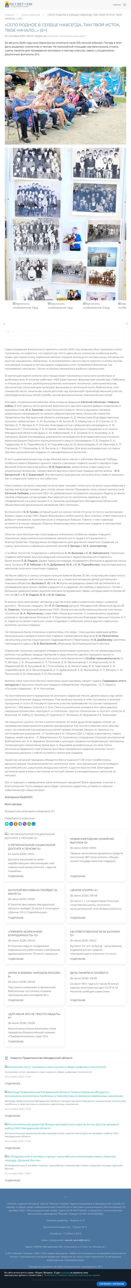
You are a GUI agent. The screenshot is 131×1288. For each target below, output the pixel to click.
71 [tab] (103, 340)
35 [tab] (51, 336)
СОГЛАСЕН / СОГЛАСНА (111, 1284)
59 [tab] (46, 340)
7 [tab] (36, 331)
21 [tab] (103, 331)
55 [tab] (27, 340)
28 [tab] (17, 336)
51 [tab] (8, 340)
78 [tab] (60, 344)
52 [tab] (12, 340)
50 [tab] (123, 336)
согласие (65, 1272)
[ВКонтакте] (11, 824)
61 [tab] (56, 340)
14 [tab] (70, 331)
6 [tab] (32, 331)
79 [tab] (65, 344)
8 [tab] (41, 331)
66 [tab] (79, 340)
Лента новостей (30, 14)
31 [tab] (32, 336)
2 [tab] (12, 331)
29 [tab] (22, 336)
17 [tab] (84, 331)
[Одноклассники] (16, 824)
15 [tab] (75, 331)
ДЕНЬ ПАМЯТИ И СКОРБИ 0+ (89, 972)
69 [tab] (94, 340)
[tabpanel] (65, 322)
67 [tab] (84, 340)
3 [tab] (17, 331)
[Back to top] (65, 1197)
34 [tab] (46, 336)
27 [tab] (12, 336)
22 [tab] (108, 331)
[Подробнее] (55, 1066)
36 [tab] (56, 336)
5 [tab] (27, 331)
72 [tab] (108, 340)
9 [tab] (46, 331)
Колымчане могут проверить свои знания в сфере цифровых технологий (48, 1072)
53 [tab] (17, 340)
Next (126, 323)
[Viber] (25, 824)
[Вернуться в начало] (18, 5)
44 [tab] (94, 336)
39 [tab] (70, 336)
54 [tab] (22, 340)
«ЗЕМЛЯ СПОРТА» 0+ (84, 890)
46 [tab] (103, 336)
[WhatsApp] (29, 824)
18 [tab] (89, 331)
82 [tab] (79, 344)
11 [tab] (56, 331)
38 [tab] (65, 336)
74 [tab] (118, 340)
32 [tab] (36, 336)
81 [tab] (75, 344)
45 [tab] (99, 336)
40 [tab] (75, 336)
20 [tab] (99, 331)
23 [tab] (113, 331)
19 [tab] (94, 331)
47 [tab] (108, 336)
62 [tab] (60, 340)
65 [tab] (75, 340)
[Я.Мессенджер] (7, 824)
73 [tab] (113, 340)
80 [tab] (70, 344)
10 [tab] (51, 331)
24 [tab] (118, 331)
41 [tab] (79, 336)
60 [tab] (51, 340)
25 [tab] (123, 331)
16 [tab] (79, 331)
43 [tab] (89, 336)
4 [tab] (22, 331)
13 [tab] (65, 331)
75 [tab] (123, 340)
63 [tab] (65, 340)
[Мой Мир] (33, 824)
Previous (4, 323)
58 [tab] (41, 340)
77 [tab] (56, 344)
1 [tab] (8, 331)
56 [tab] (32, 340)
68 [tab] (89, 340)
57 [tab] (36, 340)
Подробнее (15, 876)
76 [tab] (51, 344)
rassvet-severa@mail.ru (77, 1240)
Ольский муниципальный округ (67, 36)
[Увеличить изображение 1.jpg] (65, 224)
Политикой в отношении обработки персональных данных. (72, 1275)
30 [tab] (27, 336)
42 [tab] (84, 336)
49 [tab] (118, 336)
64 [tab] (70, 340)
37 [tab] (60, 336)
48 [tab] (113, 336)
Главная (9, 14)
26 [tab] (8, 336)
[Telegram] (20, 824)
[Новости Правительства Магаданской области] (6, 1057)
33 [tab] (41, 336)
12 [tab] (60, 331)
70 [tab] (99, 340)
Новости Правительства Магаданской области (41, 1057)
